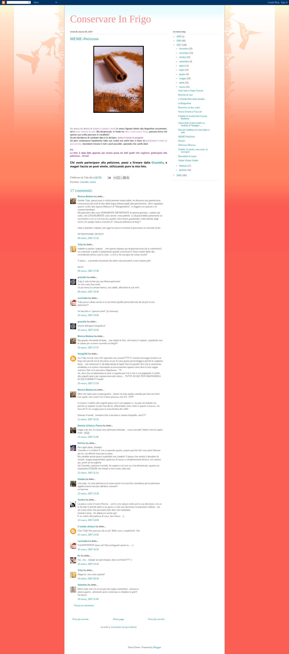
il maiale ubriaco (86, 526)
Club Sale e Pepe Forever (190, 90)
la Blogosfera (184, 103)
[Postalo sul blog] (118, 177)
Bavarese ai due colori (189, 107)
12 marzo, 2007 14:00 (88, 520)
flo (79, 555)
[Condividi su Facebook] (124, 177)
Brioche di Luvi (185, 95)
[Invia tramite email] (115, 177)
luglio (182, 70)
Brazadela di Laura (187, 156)
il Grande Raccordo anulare (191, 99)
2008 (179, 41)
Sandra (81, 499)
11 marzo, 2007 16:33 (88, 419)
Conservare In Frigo (110, 18)
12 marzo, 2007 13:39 (88, 493)
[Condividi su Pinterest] (127, 177)
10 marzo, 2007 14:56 (88, 330)
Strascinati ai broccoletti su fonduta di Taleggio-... (191, 124)
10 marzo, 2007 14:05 (88, 315)
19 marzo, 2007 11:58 (88, 599)
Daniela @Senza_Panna (90, 425)
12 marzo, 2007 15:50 (88, 534)
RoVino (81, 443)
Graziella (157, 162)
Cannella (84, 182)
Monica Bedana (85, 196)
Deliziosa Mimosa (187, 145)
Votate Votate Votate (188, 160)
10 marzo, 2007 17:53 (88, 383)
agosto (182, 65)
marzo (182, 87)
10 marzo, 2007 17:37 (88, 347)
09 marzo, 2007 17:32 (88, 238)
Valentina (82, 585)
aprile (182, 82)
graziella (82, 277)
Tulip (80, 244)
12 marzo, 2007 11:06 (88, 437)
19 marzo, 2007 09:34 (88, 578)
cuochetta (83, 298)
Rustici (181, 141)
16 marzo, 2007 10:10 (88, 549)
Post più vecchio (156, 619)
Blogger (157, 647)
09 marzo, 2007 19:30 (88, 291)
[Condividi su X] (121, 177)
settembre (184, 61)
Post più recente (80, 619)
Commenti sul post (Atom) (123, 627)
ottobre (182, 57)
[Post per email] (109, 177)
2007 (179, 45)
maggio (183, 78)
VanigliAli (83, 354)
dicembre (184, 48)
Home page (118, 619)
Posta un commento (84, 605)
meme (93, 182)
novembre (184, 53)
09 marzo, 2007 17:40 (88, 271)
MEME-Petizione (186, 136)
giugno (182, 74)
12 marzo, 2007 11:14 (88, 473)
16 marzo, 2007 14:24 (88, 564)
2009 (179, 36)
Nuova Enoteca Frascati (190, 111)
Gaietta (81, 479)
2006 (179, 175)
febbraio (183, 166)
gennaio (183, 170)
